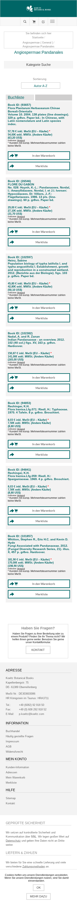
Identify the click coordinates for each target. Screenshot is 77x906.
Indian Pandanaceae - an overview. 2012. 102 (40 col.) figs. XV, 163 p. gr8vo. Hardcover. (36, 343)
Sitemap (11, 798)
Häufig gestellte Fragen (19, 736)
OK (39, 887)
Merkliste (11, 782)
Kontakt (38, 650)
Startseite (38, 37)
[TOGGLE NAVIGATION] (52, 21)
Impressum (12, 741)
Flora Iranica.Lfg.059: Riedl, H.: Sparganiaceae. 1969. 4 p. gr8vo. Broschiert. (38, 478)
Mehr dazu (38, 896)
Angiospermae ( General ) (38, 42)
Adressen (11, 772)
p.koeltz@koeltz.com (31, 713)
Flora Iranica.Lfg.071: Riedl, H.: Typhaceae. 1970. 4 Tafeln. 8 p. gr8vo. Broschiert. (38, 411)
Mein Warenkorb (34, 21)
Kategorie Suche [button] (38, 64)
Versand (21, 140)
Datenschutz (13, 840)
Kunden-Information (17, 767)
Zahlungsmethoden (33, 866)
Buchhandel (13, 731)
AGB (8, 746)
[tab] (38, 65)
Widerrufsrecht (14, 751)
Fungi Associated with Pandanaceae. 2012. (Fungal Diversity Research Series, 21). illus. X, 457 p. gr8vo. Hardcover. (39, 549)
